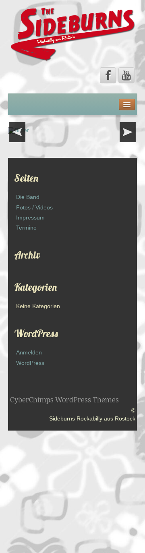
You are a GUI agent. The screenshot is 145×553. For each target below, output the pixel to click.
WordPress (30, 363)
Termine (26, 227)
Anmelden (29, 352)
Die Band (27, 197)
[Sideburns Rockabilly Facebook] (108, 75)
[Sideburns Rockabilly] (72, 34)
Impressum (30, 217)
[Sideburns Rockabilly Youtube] (126, 75)
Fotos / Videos (34, 207)
